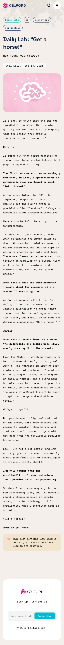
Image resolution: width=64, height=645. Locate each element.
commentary (42, 19)
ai (27, 19)
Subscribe (45, 616)
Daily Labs (12, 19)
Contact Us (39, 601)
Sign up (22, 601)
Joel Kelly (13, 66)
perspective (13, 27)
